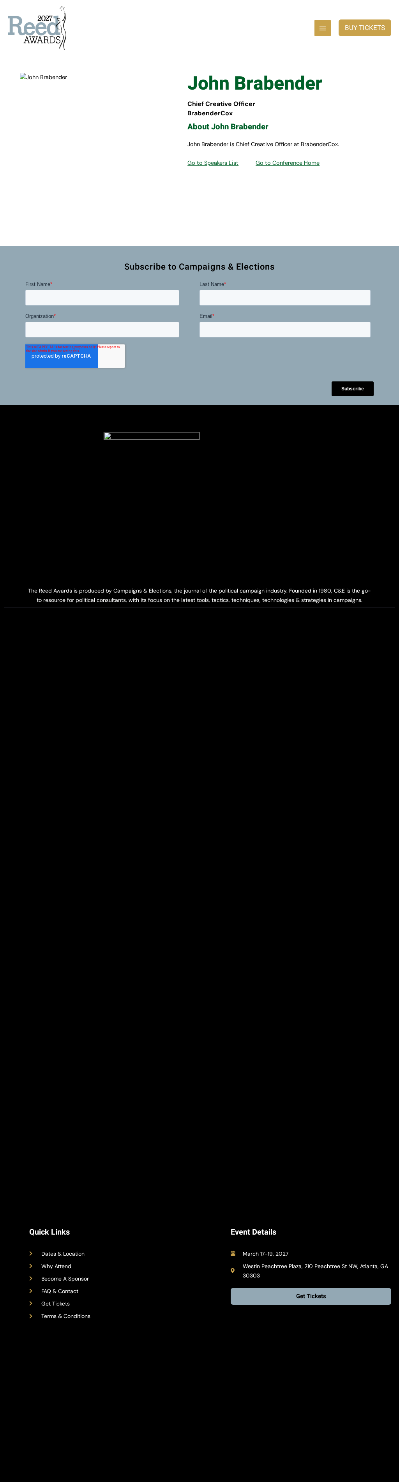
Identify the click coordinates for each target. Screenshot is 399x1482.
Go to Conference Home (288, 163)
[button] (365, 27)
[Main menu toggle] (322, 28)
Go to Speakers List (212, 163)
